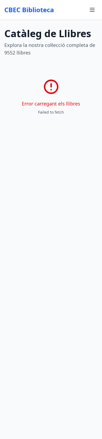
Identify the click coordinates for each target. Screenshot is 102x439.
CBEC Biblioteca (29, 9)
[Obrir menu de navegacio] (92, 9)
